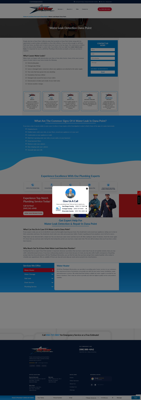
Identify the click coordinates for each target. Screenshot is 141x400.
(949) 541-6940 (78, 208)
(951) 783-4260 (80, 211)
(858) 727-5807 (80, 206)
